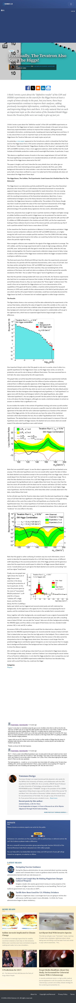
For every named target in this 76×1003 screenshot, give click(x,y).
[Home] (8, 4)
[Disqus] (38, 694)
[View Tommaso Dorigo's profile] (12, 67)
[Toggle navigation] (71, 4)
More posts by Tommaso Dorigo (55, 812)
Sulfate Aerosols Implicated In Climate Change (18, 934)
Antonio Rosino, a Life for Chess (29, 804)
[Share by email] (38, 88)
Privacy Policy (62, 994)
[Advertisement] (38, 28)
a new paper (20, 141)
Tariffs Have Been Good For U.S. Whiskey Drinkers (37, 892)
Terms (72, 994)
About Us (34, 994)
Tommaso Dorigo (24, 66)
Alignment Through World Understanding (33, 809)
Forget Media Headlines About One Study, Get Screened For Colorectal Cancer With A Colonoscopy (54, 972)
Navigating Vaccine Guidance (28, 867)
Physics (11, 51)
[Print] (48, 88)
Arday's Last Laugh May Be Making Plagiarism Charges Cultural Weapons (39, 879)
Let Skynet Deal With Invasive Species (55, 932)
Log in (73, 11)
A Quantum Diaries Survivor (44, 66)
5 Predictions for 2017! (11, 970)
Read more (53, 798)
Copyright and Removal (47, 994)
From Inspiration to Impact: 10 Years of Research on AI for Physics (41, 806)
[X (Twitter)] (3, 10)
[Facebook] (2, 10)
